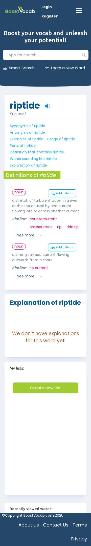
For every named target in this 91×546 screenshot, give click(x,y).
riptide (25, 103)
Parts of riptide (23, 145)
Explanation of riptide (28, 165)
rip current (39, 267)
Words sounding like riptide (33, 158)
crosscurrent (41, 226)
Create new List (45, 388)
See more (25, 235)
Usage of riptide (61, 138)
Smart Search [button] (22, 67)
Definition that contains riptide (37, 152)
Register (49, 16)
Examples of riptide (26, 138)
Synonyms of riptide (27, 125)
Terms (80, 525)
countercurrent (43, 218)
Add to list (63, 193)
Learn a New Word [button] (68, 67)
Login (46, 6)
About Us (28, 525)
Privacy (79, 539)
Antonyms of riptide (27, 132)
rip (59, 226)
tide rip (72, 226)
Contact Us (56, 525)
